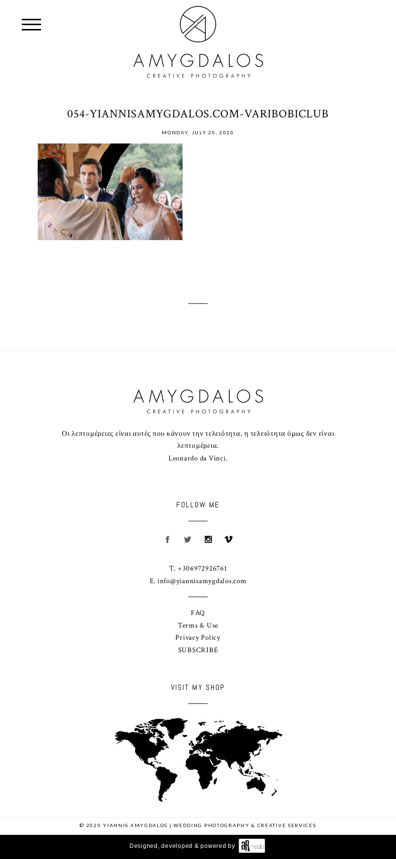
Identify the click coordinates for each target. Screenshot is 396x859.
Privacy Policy (198, 637)
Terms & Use (198, 625)
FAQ (198, 612)
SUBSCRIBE (198, 650)
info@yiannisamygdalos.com (202, 581)
